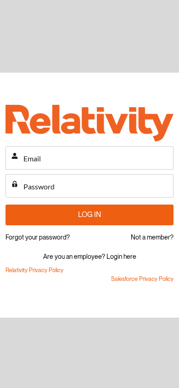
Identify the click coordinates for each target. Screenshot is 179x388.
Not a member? (152, 237)
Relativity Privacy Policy (34, 270)
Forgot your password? (38, 237)
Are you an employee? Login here (89, 256)
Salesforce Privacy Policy (142, 278)
